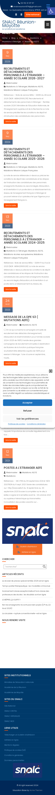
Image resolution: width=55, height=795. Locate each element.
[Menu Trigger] (48, 6)
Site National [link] (9, 706)
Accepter (27, 402)
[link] (51, 11)
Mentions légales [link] (11, 745)
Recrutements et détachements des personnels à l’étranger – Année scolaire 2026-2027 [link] (24, 73)
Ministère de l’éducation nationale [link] (19, 682)
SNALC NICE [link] (9, 721)
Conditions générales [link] (36, 424)
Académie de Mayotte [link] (13, 692)
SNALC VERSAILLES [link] (12, 716)
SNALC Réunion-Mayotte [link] (19, 24)
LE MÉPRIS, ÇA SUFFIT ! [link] (11, 599)
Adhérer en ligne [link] (11, 740)
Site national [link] (32, 14)
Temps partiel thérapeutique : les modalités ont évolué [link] (26, 586)
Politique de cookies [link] (16, 424)
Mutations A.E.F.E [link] (35, 86)
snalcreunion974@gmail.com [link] (27, 6)
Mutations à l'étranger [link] (16, 86)
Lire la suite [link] (11, 121)
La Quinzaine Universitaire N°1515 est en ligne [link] (31, 10)
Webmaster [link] (11, 83)
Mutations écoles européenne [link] (18, 254)
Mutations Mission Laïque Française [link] (21, 90)
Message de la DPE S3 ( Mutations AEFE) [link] (21, 318)
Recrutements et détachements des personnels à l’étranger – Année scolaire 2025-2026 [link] (24, 154)
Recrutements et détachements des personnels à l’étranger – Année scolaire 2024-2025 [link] (24, 238)
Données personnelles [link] (14, 760)
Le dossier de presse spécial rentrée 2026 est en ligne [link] (25, 581)
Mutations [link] (11, 476)
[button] (50, 371)
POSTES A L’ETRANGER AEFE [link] (23, 468)
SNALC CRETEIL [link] (10, 711)
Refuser (27, 410)
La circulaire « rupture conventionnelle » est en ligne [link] (24, 613)
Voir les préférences (27, 418)
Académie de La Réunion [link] (15, 687)
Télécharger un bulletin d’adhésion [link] (19, 735)
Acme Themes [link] (36, 790)
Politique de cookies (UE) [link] (15, 750)
